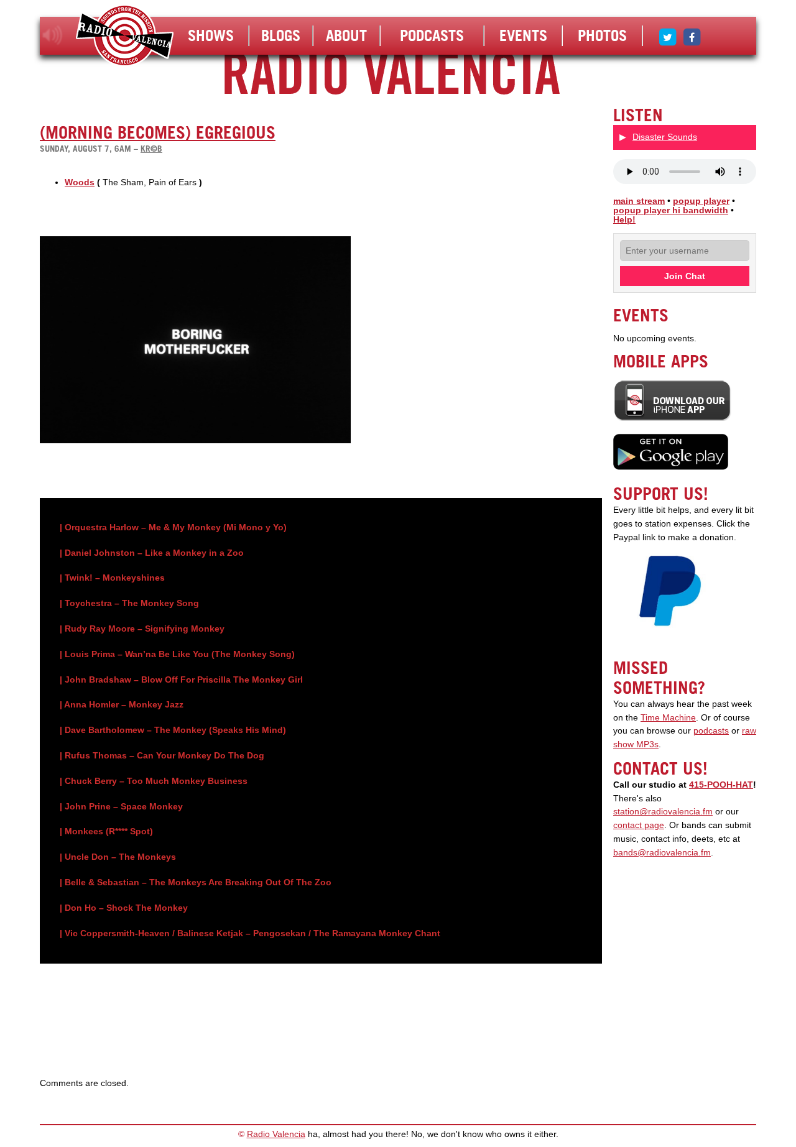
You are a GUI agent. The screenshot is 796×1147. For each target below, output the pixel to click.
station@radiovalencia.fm (663, 811)
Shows (211, 35)
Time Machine (668, 717)
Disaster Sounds (664, 137)
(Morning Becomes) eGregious (157, 132)
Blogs (280, 35)
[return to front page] (125, 37)
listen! (52, 35)
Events (523, 35)
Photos (602, 35)
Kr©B (151, 149)
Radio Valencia (276, 1134)
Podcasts (432, 35)
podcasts (711, 730)
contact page (638, 825)
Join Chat (684, 276)
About (346, 35)
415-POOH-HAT (721, 785)
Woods (80, 182)
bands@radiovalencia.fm (662, 852)
